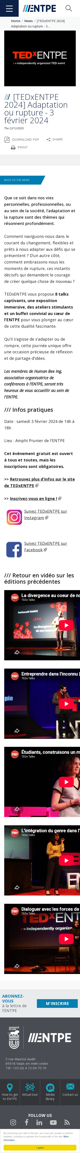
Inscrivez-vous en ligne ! (33, 498)
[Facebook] (27, 1123)
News (28, 21)
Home (15, 21)
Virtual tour (30, 1094)
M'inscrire (57, 1003)
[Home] (39, 8)
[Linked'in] (39, 1123)
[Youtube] (53, 1123)
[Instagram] (13, 1122)
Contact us (70, 1094)
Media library (50, 1096)
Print (23, 147)
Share (57, 139)
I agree (40, 1147)
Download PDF (25, 139)
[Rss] (67, 1123)
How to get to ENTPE (10, 1096)
